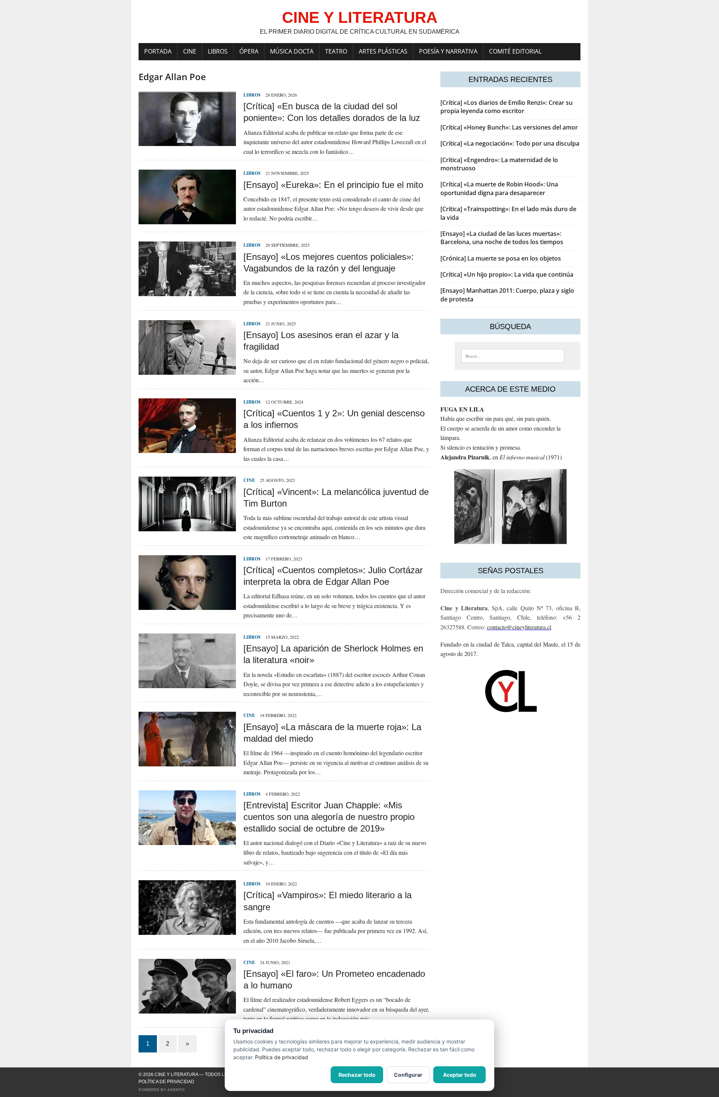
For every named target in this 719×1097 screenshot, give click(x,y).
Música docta (291, 51)
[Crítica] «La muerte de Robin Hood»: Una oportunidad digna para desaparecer (499, 188)
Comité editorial (515, 51)
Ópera (248, 51)
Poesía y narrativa (448, 51)
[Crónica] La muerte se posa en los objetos (500, 258)
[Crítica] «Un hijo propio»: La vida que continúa (506, 274)
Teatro (336, 51)
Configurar (408, 1075)
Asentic (176, 1090)
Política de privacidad (166, 1081)
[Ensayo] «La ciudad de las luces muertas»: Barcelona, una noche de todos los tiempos (501, 238)
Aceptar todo (459, 1075)
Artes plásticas (383, 51)
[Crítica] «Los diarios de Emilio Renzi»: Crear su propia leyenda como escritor (506, 106)
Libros (218, 51)
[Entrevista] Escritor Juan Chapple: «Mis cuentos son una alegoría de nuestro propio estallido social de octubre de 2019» (329, 816)
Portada (158, 51)
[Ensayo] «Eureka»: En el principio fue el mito (333, 185)
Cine (189, 51)
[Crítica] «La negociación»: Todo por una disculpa (509, 143)
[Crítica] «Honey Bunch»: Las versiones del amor (509, 127)
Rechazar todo (357, 1075)
